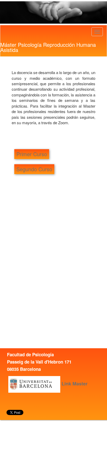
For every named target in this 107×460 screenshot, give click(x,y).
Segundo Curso (34, 169)
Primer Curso (31, 154)
